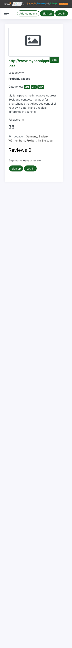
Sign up (47, 13)
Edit (54, 59)
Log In (61, 13)
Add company (28, 13)
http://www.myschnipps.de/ (28, 63)
